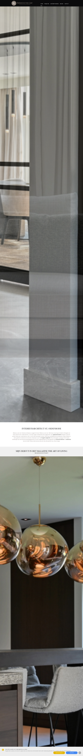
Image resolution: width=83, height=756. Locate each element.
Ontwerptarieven (54, 3)
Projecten (46, 3)
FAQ (41, 5)
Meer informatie (59, 752)
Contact (67, 3)
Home (42, 3)
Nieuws (61, 3)
